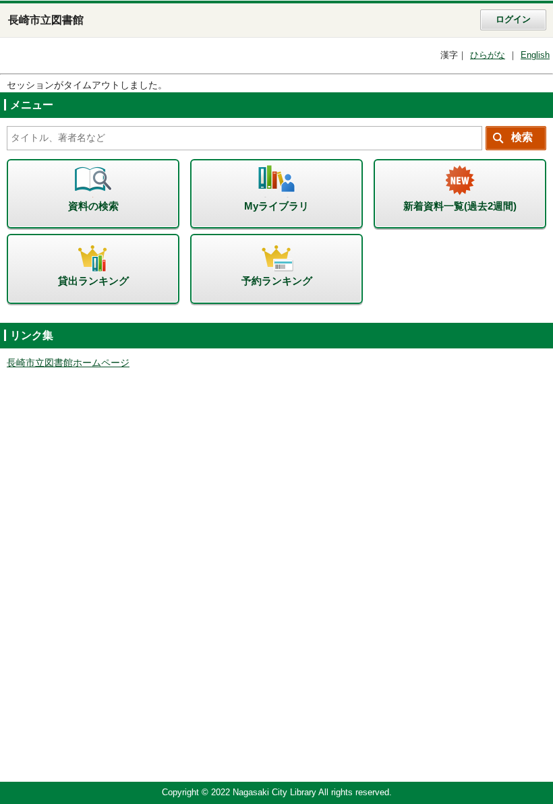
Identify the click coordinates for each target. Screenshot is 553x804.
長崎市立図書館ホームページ (68, 363)
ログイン (513, 19)
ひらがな (487, 55)
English (535, 55)
